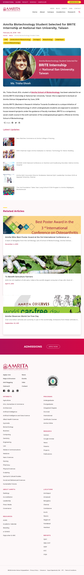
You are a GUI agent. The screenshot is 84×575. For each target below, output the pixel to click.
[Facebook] (4, 391)
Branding (6, 528)
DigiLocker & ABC (9, 535)
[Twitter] (9, 391)
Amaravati (47, 497)
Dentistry (6, 438)
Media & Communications (12, 450)
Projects (46, 450)
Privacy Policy (34, 570)
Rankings (6, 493)
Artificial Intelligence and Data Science (16, 415)
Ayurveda (6, 423)
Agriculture (7, 400)
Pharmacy (6, 465)
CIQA (45, 554)
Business (6, 431)
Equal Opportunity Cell (53, 570)
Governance (7, 508)
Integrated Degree (50, 408)
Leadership (7, 501)
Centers (46, 435)
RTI (63, 570)
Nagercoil (47, 520)
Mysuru (46, 516)
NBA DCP (47, 543)
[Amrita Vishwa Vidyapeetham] (11, 9)
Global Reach (60, 39)
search (79, 12)
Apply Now (53, 346)
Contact (77, 8)
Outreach (6, 386)
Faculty (25, 2)
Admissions (74, 2)
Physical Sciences (9, 469)
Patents (46, 446)
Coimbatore (48, 508)
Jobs (70, 8)
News (52, 8)
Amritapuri (36, 39)
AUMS (5, 520)
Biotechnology (47, 39)
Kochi (45, 512)
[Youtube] (13, 391)
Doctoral (46, 412)
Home (5, 35)
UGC (45, 550)
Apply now (7, 375)
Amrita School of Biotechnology (20, 39)
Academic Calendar (9, 524)
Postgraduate (48, 404)
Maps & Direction (9, 378)
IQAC (45, 539)
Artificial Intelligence (10, 412)
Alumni (18, 2)
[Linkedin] (17, 391)
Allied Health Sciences (11, 419)
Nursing (5, 461)
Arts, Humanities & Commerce (13, 404)
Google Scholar (49, 439)
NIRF (45, 547)
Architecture (7, 408)
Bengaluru (47, 501)
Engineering (7, 442)
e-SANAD (6, 531)
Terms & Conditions (70, 570)
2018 (5, 39)
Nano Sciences (8, 457)
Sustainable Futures (10, 484)
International (8, 2)
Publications (48, 454)
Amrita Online (48, 423)
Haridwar (47, 527)
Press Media (7, 504)
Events (64, 8)
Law (4, 446)
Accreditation (7, 497)
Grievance (43, 570)
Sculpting (6, 472)
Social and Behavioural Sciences (14, 480)
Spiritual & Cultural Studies (12, 476)
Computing (7, 434)
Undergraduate (49, 400)
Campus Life (42, 2)
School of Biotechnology (12, 43)
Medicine (6, 453)
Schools (33, 2)
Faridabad (47, 523)
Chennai (46, 504)
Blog (58, 8)
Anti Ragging (8, 382)
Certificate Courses (50, 419)
